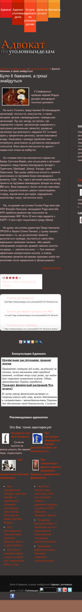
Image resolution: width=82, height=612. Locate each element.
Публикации (31, 590)
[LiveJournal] (41, 341)
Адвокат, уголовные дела (27, 47)
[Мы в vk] (59, 590)
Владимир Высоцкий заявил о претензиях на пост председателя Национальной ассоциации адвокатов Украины (45, 530)
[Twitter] (29, 341)
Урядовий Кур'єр (51, 268)
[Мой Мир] (37, 341)
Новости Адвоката (39, 69)
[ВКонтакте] (25, 341)
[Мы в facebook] (12, 596)
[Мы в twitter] (70, 590)
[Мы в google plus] (64, 590)
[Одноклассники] (33, 341)
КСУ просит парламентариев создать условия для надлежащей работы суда (14, 557)
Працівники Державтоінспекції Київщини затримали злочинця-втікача (44, 553)
